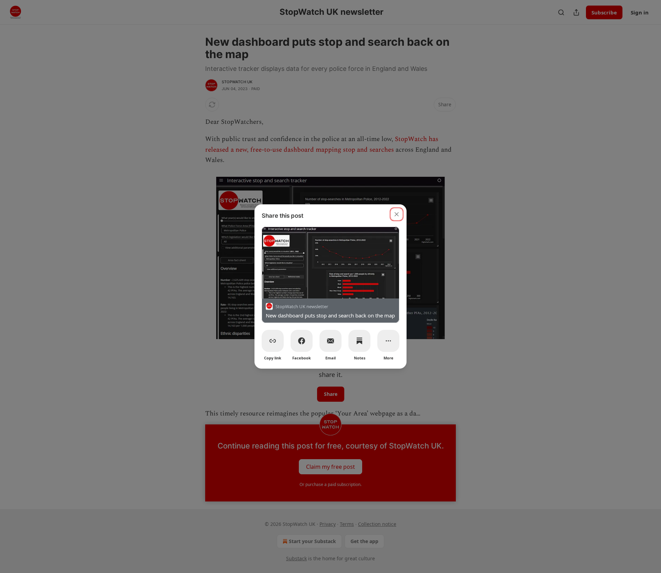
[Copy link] (273, 341)
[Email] (330, 341)
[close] (396, 214)
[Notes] (359, 341)
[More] (388, 341)
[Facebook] (302, 341)
